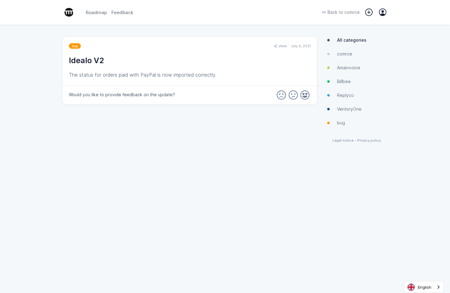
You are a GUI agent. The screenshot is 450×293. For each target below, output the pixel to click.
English (424, 287)
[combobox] (424, 287)
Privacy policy (369, 140)
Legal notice (343, 140)
